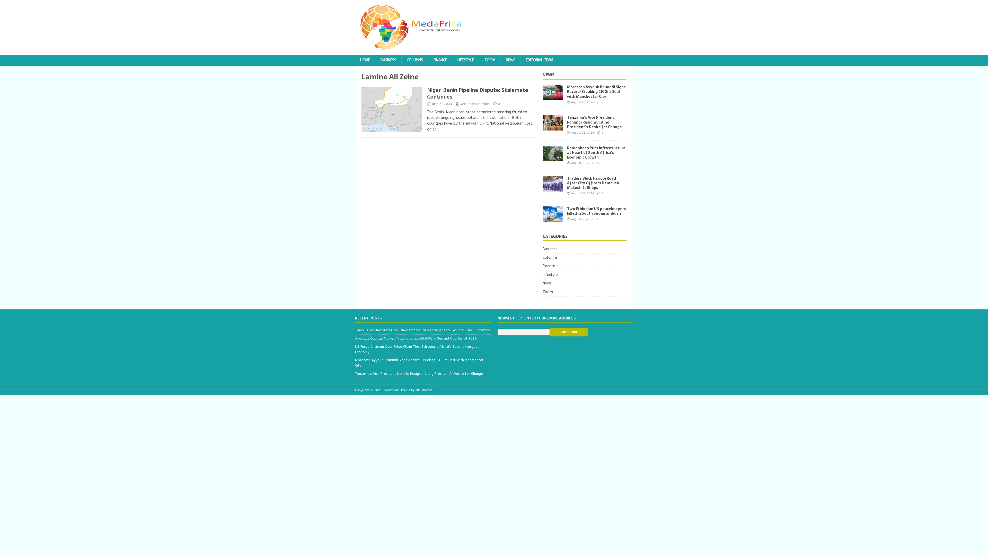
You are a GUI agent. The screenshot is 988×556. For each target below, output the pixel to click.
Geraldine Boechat (475, 104)
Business (388, 60)
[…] (440, 129)
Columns (415, 60)
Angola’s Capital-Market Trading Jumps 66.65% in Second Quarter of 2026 (416, 338)
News (510, 60)
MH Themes (424, 390)
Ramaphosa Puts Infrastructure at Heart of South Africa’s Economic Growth (596, 152)
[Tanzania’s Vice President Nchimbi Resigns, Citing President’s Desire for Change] (553, 127)
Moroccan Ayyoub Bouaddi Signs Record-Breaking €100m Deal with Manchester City (596, 91)
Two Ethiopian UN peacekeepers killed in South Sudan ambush (596, 211)
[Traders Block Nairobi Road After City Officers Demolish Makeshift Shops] (553, 188)
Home (365, 60)
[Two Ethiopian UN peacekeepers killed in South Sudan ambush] (553, 218)
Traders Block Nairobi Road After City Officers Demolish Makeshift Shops (593, 183)
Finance (440, 60)
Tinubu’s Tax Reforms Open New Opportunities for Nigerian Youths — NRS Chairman (422, 330)
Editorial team (539, 60)
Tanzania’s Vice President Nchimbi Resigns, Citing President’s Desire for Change (594, 122)
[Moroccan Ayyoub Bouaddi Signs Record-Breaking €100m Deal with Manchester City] (553, 97)
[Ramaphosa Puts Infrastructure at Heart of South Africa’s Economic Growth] (553, 158)
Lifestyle (465, 60)
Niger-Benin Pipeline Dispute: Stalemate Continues (477, 93)
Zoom (489, 60)
